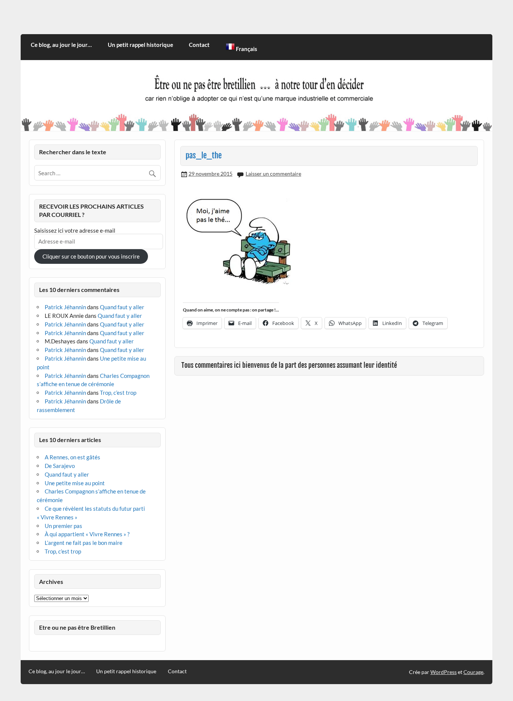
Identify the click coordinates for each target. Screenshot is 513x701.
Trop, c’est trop (118, 392)
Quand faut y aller (122, 307)
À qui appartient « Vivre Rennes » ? (87, 534)
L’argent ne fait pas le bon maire (83, 542)
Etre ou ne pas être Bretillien (77, 627)
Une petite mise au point (75, 483)
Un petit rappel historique (140, 44)
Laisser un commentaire (273, 173)
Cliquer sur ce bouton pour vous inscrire (91, 256)
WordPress (443, 672)
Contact (199, 44)
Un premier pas (63, 525)
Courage (473, 672)
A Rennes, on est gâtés (72, 457)
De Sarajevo (60, 465)
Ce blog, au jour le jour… (61, 44)
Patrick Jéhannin (65, 307)
